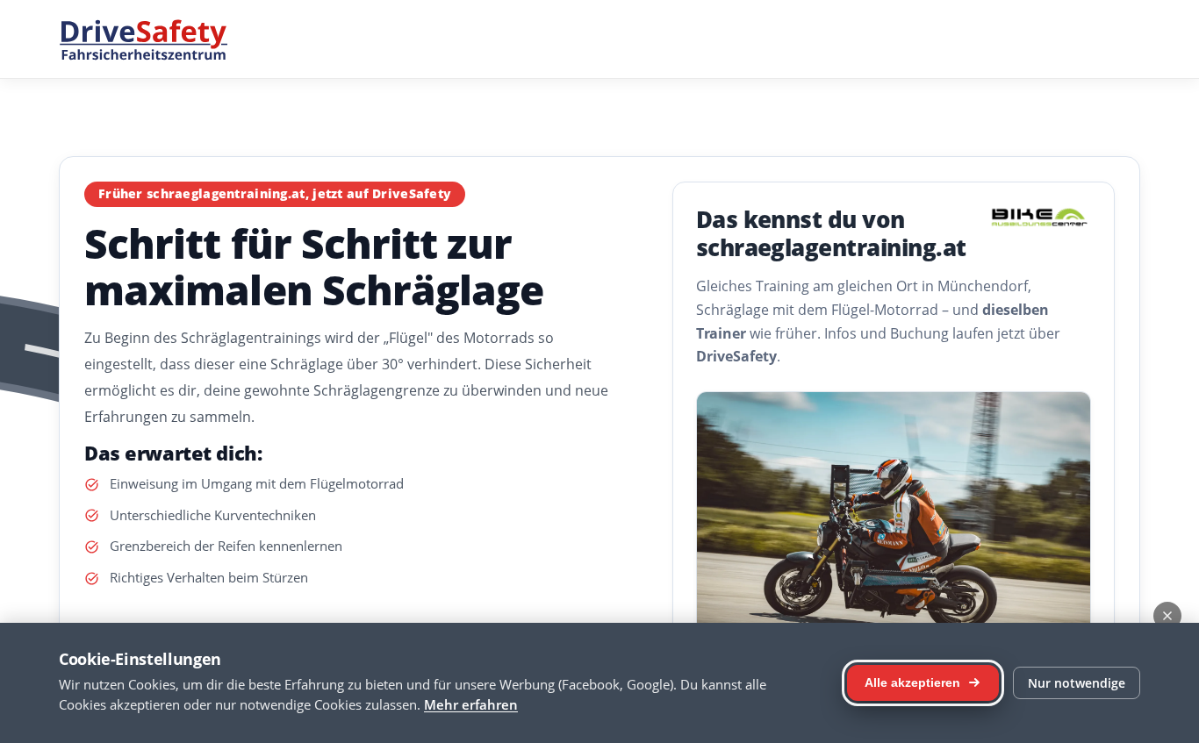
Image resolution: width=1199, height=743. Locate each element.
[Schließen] (1167, 616)
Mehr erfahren (471, 704)
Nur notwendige (1076, 683)
